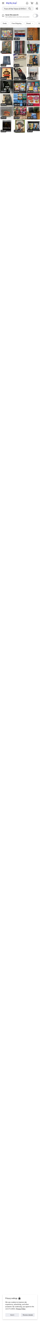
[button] (27, 3)
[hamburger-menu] (3, 3)
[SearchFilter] (37, 8)
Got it (12, 1314)
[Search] (29, 8)
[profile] (37, 3)
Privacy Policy (20, 1306)
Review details (27, 1314)
